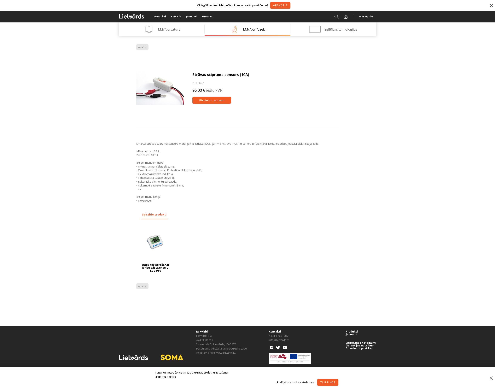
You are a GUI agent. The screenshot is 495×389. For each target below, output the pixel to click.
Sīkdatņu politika (165, 377)
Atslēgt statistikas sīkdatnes (295, 382)
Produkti (160, 16)
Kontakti (207, 16)
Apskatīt (280, 5)
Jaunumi (191, 16)
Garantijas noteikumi (360, 345)
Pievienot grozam (211, 100)
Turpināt (327, 382)
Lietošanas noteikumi (361, 342)
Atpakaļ (142, 47)
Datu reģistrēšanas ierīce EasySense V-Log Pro (156, 267)
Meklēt (334, 16)
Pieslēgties (366, 16)
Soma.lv (176, 16)
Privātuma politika (359, 348)
